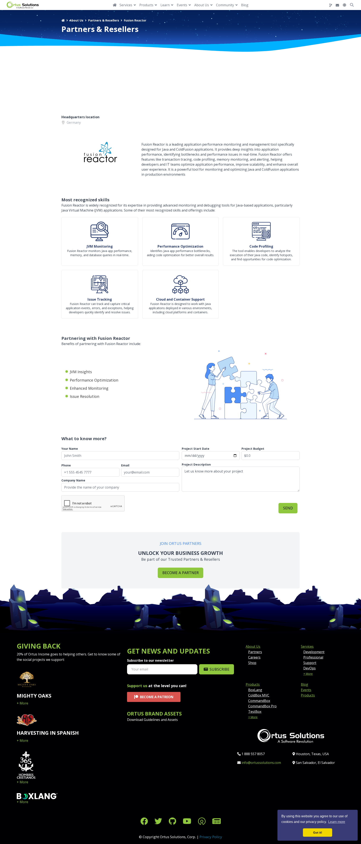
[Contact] (337, 5)
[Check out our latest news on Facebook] (144, 821)
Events (306, 690)
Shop (252, 662)
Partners (255, 652)
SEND (288, 507)
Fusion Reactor (135, 20)
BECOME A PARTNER (180, 572)
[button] (344, 5)
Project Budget (253, 449)
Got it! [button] (317, 832)
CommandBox (259, 700)
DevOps (309, 668)
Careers (254, 657)
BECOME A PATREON (156, 697)
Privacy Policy (211, 836)
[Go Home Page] (115, 5)
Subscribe (219, 669)
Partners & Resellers (103, 20)
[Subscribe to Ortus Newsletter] (216, 821)
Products (253, 684)
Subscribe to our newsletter (150, 660)
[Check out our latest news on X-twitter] (158, 821)
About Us (76, 20)
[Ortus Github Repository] (330, 5)
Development (313, 652)
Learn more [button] (336, 822)
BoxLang (255, 690)
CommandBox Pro (262, 706)
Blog (244, 5)
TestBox (254, 711)
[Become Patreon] (202, 821)
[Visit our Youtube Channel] (187, 821)
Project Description (196, 464)
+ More (22, 703)
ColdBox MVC (258, 695)
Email (125, 465)
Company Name (73, 480)
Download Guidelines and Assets (152, 719)
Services (307, 646)
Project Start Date (195, 449)
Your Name (69, 449)
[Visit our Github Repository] (172, 821)
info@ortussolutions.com (261, 762)
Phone (66, 465)
